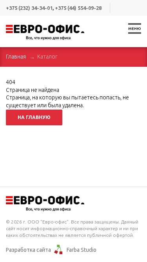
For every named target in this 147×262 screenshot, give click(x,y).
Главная (16, 56)
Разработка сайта (28, 250)
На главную (34, 117)
